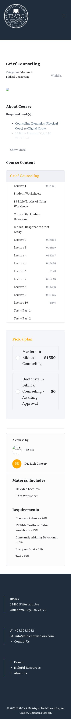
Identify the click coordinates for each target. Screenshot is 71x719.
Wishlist (56, 76)
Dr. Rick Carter (35, 464)
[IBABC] (16, 16)
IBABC (29, 450)
